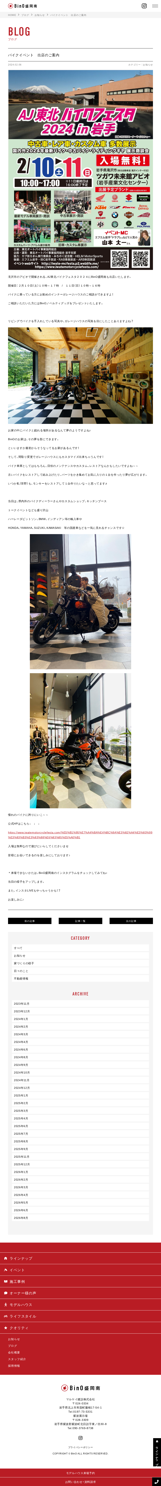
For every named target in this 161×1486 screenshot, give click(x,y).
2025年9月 (21, 1149)
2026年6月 (21, 1210)
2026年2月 (21, 1179)
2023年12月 (22, 1011)
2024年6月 (21, 1049)
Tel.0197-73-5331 (80, 1411)
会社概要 (14, 1352)
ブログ (12, 1346)
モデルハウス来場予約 (80, 1473)
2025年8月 (21, 1141)
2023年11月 (22, 1003)
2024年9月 (21, 1065)
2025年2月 (21, 1103)
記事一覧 (80, 921)
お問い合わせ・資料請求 (80, 1482)
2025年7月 (21, 1133)
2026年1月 (21, 1172)
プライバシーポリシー (80, 1447)
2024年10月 (22, 1072)
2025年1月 (21, 1095)
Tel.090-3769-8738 (80, 1428)
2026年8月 (21, 1218)
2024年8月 (21, 1057)
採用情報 (14, 1366)
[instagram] (144, 6)
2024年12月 (22, 1088)
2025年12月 (22, 1164)
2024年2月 (21, 1026)
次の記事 (131, 921)
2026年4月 (21, 1195)
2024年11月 (22, 1080)
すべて (18, 948)
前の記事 (30, 921)
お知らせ (148, 64)
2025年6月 (21, 1126)
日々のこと (21, 971)
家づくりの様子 (24, 963)
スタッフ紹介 (17, 1359)
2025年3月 (21, 1111)
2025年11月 (22, 1156)
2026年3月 (21, 1187)
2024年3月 (21, 1034)
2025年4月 (21, 1118)
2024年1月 (21, 1019)
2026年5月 (21, 1202)
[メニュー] (155, 6)
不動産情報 (21, 978)
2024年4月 (21, 1042)
